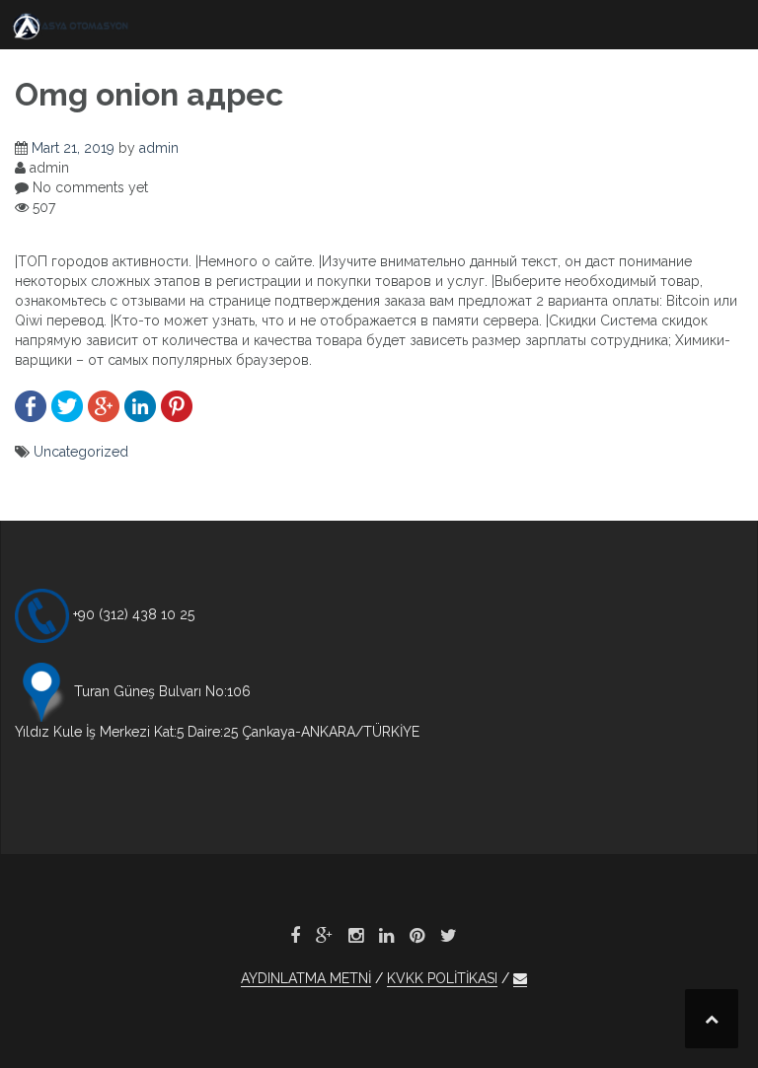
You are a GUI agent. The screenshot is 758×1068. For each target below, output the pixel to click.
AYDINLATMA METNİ (306, 978)
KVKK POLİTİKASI (442, 978)
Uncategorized (81, 452)
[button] (520, 978)
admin (159, 148)
